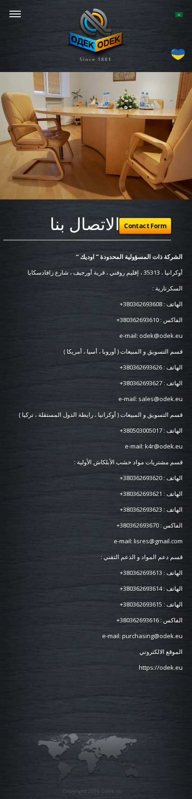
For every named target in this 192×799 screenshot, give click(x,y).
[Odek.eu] (96, 35)
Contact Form (145, 225)
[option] (96, 135)
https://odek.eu (161, 667)
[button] (179, 13)
